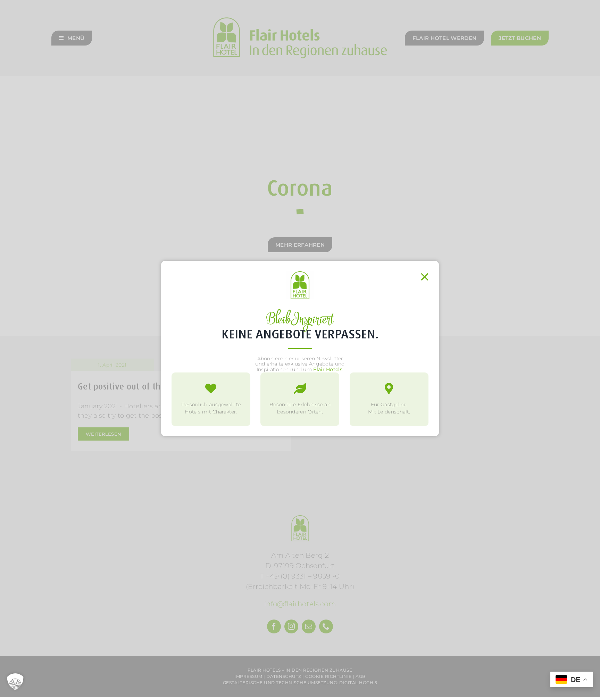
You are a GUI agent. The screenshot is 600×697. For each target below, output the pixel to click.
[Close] (424, 276)
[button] (15, 681)
